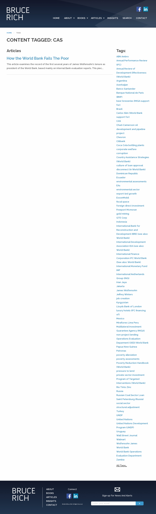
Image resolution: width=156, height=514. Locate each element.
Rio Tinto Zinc (123, 387)
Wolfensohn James (126, 443)
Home (56, 18)
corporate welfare (126, 149)
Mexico (120, 318)
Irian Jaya (121, 282)
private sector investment (130, 375)
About (68, 18)
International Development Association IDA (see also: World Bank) (131, 246)
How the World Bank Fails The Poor (38, 58)
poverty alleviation (126, 355)
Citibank (120, 141)
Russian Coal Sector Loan (130, 395)
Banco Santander (125, 88)
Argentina (121, 80)
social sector (123, 403)
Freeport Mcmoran (126, 209)
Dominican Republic (127, 173)
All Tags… (121, 465)
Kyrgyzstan (122, 302)
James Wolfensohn (126, 290)
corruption (122, 153)
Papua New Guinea (126, 346)
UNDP (119, 415)
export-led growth (126, 193)
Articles (96, 18)
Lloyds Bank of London (129, 306)
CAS (118, 121)
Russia (119, 391)
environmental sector (128, 189)
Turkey (120, 411)
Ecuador (121, 177)
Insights (112, 18)
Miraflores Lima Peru (127, 322)
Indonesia (121, 221)
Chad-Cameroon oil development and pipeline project (130, 129)
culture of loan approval (129, 165)
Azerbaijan (122, 84)
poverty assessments (127, 359)
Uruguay (121, 431)
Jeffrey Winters (124, 294)
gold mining (122, 213)
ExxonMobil (122, 197)
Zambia (120, 459)
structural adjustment (128, 407)
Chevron (121, 137)
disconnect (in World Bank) (131, 169)
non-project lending (127, 334)
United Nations (124, 419)
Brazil (119, 109)
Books (81, 18)
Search (127, 18)
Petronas (121, 350)
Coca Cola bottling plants (130, 145)
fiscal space (122, 201)
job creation (123, 298)
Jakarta (120, 286)
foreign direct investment (130, 205)
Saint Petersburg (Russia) (130, 399)
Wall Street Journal (126, 435)
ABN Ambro (122, 56)
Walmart (121, 439)
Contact (141, 18)
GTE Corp (121, 217)
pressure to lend (125, 371)
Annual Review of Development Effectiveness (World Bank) (131, 72)
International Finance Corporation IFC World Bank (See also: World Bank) (131, 258)
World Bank (122, 447)
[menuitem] (57, 18)
